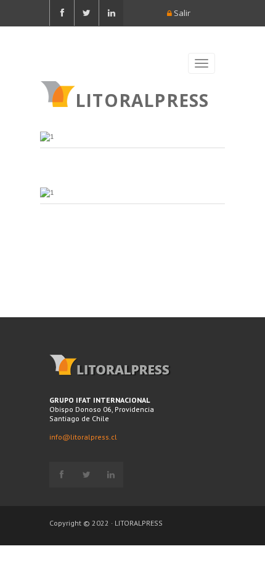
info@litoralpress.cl (83, 436)
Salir (181, 12)
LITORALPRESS (142, 99)
